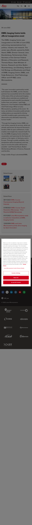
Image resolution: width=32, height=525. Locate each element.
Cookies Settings (16, 273)
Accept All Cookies (16, 282)
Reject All (16, 277)
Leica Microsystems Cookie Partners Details (14, 268)
